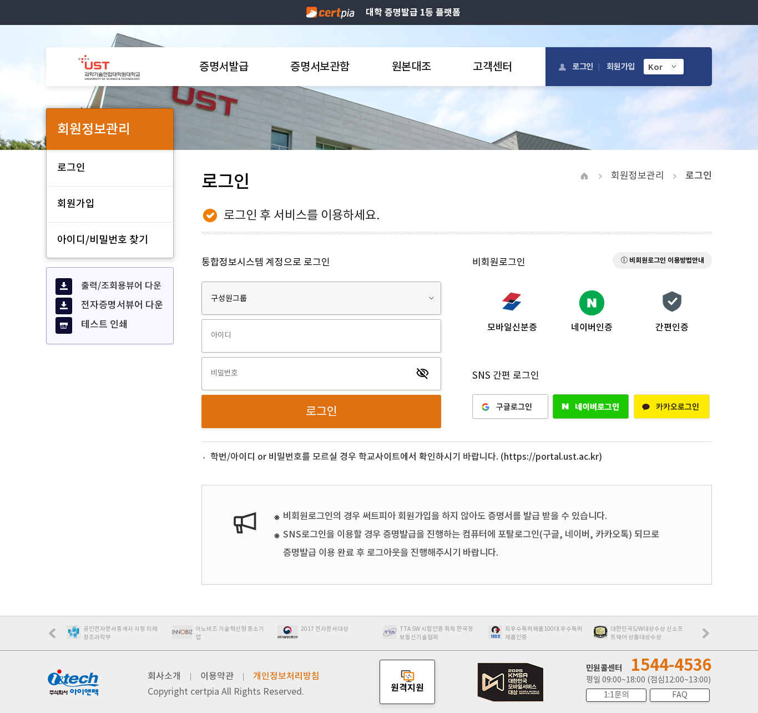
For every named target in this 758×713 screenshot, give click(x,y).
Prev (58, 637)
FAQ (680, 695)
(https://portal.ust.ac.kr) (551, 456)
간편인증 (672, 327)
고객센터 (492, 66)
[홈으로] (109, 67)
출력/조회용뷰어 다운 (121, 285)
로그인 (582, 66)
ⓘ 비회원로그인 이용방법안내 (662, 260)
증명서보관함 (319, 66)
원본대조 (411, 66)
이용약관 (217, 675)
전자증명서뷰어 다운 (122, 305)
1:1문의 (616, 695)
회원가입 (621, 66)
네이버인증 (592, 327)
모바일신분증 (512, 327)
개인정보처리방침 (286, 675)
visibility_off (422, 373)
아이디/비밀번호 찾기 (102, 239)
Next (708, 637)
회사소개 (164, 675)
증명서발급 (223, 66)
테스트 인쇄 (104, 324)
